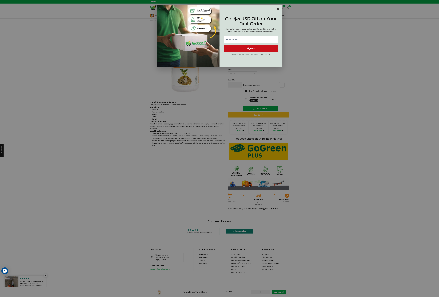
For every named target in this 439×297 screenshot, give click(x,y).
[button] (4, 270)
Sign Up (251, 48)
